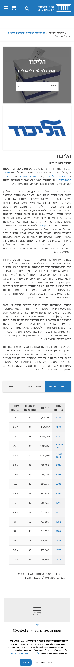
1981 (58, 540)
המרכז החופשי (28, 176)
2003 (58, 493)
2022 (58, 417)
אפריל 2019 (58, 455)
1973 (58, 559)
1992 (58, 512)
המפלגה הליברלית (55, 176)
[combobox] (37, 86)
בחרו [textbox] (53, 86)
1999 (58, 503)
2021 (58, 427)
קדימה (42, 226)
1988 (58, 521)
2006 (58, 484)
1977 (58, 550)
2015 (58, 465)
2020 (58, 436)
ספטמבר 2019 (58, 446)
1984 (58, 531)
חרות (7, 173)
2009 (58, 474)
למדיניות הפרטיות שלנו (25, 653)
